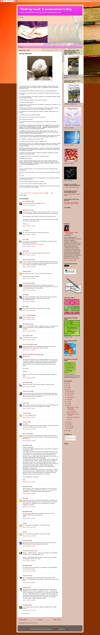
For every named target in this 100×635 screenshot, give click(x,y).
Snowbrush (26, 605)
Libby (24, 403)
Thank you (69, 419)
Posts (67, 436)
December (69, 391)
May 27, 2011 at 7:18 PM (29, 408)
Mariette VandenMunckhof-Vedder (32, 354)
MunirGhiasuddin (27, 259)
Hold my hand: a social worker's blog (72, 233)
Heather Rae (26, 575)
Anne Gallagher (27, 201)
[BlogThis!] (21, 195)
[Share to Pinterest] (26, 195)
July (68, 401)
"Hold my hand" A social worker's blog (46, 9)
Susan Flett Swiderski (28, 344)
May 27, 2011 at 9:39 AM (29, 319)
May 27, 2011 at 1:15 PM (29, 339)
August (69, 399)
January (69, 428)
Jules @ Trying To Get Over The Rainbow (33, 244)
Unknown (25, 271)
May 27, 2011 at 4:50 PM (29, 386)
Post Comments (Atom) (32, 623)
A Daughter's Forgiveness (73, 417)
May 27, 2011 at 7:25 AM (29, 246)
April (68, 422)
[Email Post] (52, 193)
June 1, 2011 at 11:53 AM (29, 560)
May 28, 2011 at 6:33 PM (29, 506)
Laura (24, 230)
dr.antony (25, 422)
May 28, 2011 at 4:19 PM (29, 481)
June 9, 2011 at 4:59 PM (29, 582)
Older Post (57, 620)
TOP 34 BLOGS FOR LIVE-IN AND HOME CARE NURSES (71, 203)
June (68, 403)
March (68, 424)
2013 (67, 385)
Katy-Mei (25, 587)
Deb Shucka (26, 540)
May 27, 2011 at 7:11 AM (29, 225)
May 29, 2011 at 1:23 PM (29, 546)
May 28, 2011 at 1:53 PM (29, 440)
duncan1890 (55, 629)
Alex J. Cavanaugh (28, 315)
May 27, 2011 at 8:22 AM (29, 266)
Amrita (24, 251)
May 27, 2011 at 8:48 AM (29, 290)
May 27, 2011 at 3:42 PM (29, 377)
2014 (67, 383)
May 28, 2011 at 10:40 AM (29, 428)
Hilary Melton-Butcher (28, 550)
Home (20, 47)
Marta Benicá (26, 382)
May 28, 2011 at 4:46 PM (29, 493)
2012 (67, 387)
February (69, 426)
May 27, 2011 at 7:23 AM (29, 234)
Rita (24, 498)
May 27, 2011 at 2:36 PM (29, 349)
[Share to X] (23, 195)
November (69, 393)
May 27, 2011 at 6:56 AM (29, 205)
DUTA (24, 294)
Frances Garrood (27, 283)
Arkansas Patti (26, 391)
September (70, 397)
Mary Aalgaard (26, 324)
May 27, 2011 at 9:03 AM (29, 301)
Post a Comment (25, 613)
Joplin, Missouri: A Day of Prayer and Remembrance (73, 408)
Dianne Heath (26, 433)
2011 (67, 389)
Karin (24, 306)
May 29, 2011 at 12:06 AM (29, 527)
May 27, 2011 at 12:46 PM (29, 331)
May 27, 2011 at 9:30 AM (29, 310)
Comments (69, 439)
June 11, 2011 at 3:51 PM (29, 610)
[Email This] (20, 195)
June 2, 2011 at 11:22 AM (29, 571)
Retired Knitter (26, 210)
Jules (24, 239)
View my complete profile (70, 260)
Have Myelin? (26, 335)
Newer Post (23, 620)
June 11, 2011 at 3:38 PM (29, 600)
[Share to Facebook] (24, 195)
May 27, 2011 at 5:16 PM (29, 398)
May (68, 405)
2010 (67, 430)
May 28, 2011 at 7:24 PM (29, 518)
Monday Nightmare (71, 412)
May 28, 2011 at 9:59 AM (29, 417)
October (69, 395)
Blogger (67, 629)
